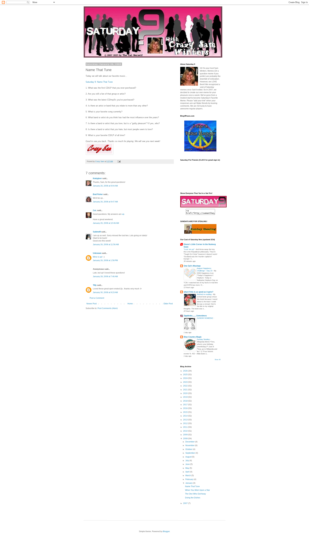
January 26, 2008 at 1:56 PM (105, 260)
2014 (185, 416)
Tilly (95, 285)
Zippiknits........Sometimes (195, 316)
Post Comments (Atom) (108, 308)
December (190, 442)
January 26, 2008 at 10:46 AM (106, 223)
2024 (185, 378)
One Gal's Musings (192, 266)
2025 (185, 374)
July (187, 460)
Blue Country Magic (193, 337)
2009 (185, 435)
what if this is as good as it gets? (198, 292)
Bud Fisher (98, 194)
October (189, 449)
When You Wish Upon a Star (197, 490)
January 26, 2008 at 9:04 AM (105, 186)
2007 (185, 503)
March (188, 475)
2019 (185, 397)
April (187, 472)
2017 (185, 404)
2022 (185, 386)
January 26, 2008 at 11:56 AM (106, 244)
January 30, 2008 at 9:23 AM (105, 292)
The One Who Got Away (195, 494)
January (189, 483)
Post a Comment (97, 298)
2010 (185, 431)
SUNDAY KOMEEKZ (205, 318)
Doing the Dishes (192, 498)
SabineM (97, 232)
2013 (185, 420)
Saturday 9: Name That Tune (99, 82)
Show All (217, 359)
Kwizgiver (97, 178)
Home (130, 304)
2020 (185, 393)
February (189, 479)
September (190, 453)
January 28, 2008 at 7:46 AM (105, 276)
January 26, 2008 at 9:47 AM (105, 202)
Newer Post (91, 304)
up (123, 214)
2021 (185, 390)
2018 (185, 401)
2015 (185, 412)
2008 (185, 438)
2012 (185, 423)
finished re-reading (204, 294)
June (187, 464)
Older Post (168, 304)
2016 (185, 408)
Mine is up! (97, 257)
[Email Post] (119, 161)
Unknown (97, 253)
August (188, 457)
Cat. (95, 210)
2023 (185, 382)
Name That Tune (192, 486)
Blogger (166, 531)
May (187, 468)
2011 (185, 427)
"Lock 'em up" (189, 249)
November (190, 445)
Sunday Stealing (203, 339)
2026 (185, 371)
